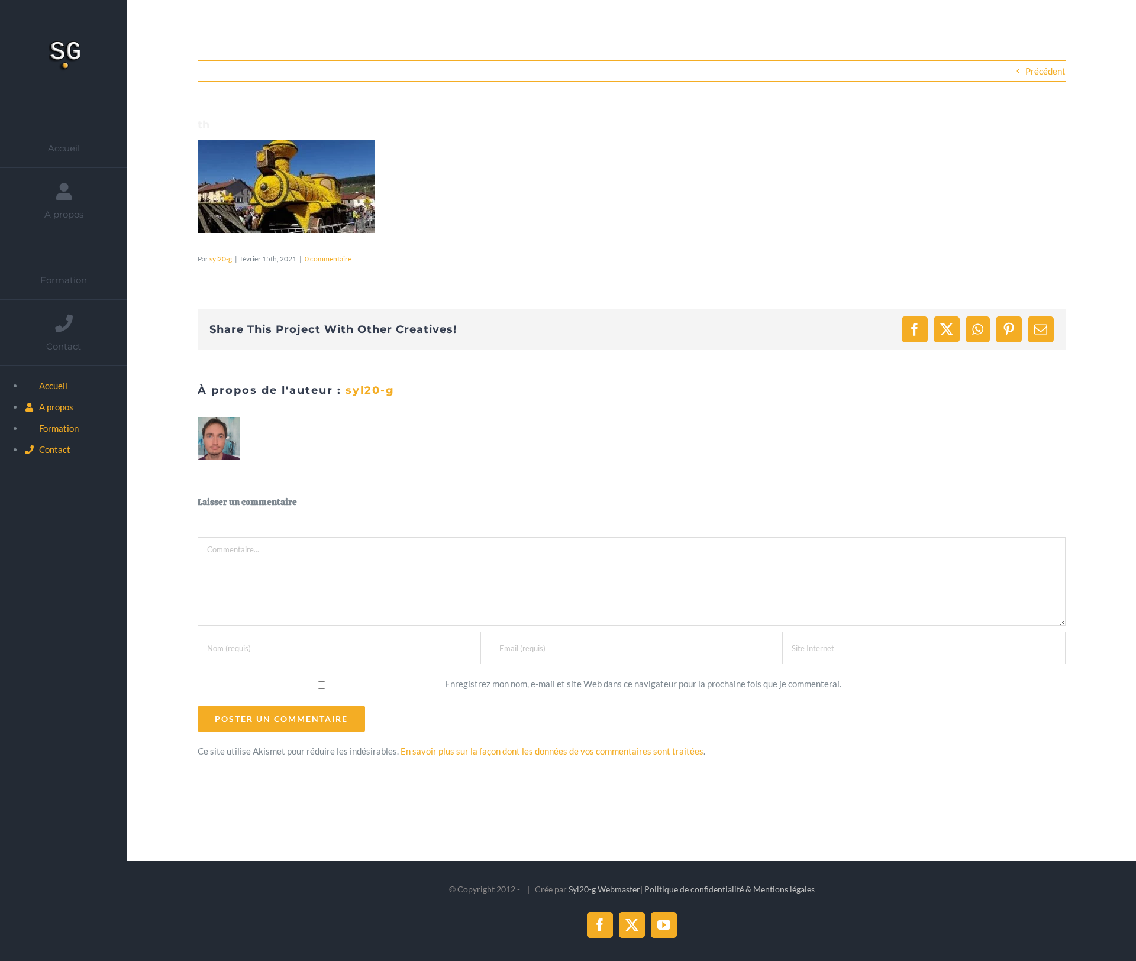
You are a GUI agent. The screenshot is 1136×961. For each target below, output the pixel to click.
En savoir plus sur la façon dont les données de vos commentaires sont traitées (552, 751)
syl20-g (220, 258)
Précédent (1045, 71)
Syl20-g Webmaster (604, 889)
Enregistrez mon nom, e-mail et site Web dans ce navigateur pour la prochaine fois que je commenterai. (643, 683)
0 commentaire (328, 258)
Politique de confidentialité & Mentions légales (729, 889)
